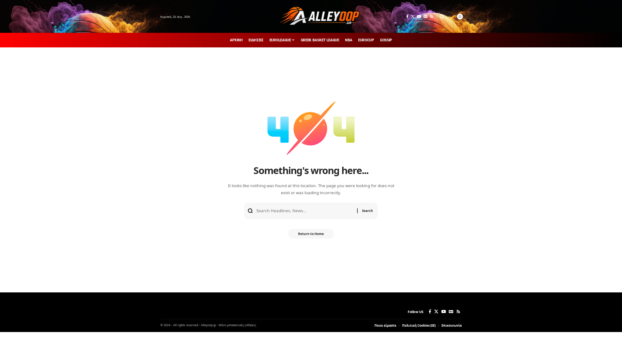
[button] (442, 16)
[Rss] (432, 16)
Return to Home (311, 234)
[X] (413, 16)
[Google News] (425, 16)
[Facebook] (407, 16)
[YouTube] (419, 16)
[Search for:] (305, 210)
